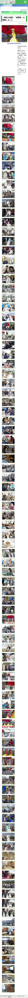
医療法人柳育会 (5, 11)
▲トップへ (24, 9)
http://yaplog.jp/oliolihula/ (14, 43)
